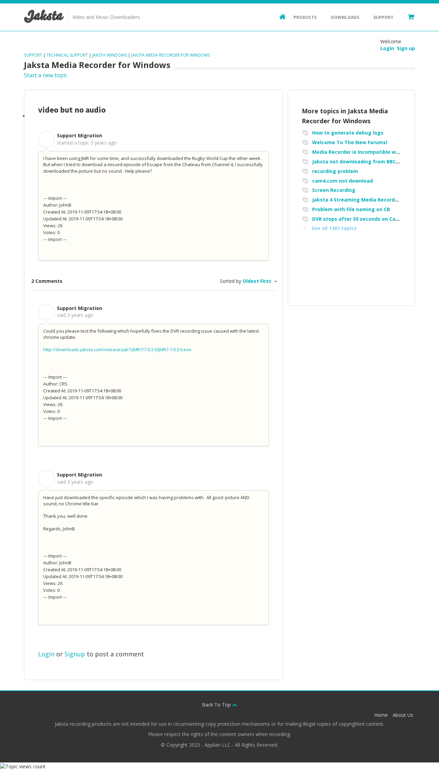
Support (383, 17)
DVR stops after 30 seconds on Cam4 (357, 219)
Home (381, 715)
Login (46, 654)
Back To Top (217, 704)
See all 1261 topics (334, 228)
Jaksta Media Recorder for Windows (170, 55)
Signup (74, 654)
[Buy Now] (408, 16)
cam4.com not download (342, 180)
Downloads (345, 17)
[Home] (279, 16)
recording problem (335, 171)
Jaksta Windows (109, 55)
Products (305, 17)
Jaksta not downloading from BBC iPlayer (363, 161)
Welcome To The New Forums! (349, 142)
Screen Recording (333, 190)
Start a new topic (45, 75)
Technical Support (67, 55)
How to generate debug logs (347, 132)
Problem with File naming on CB (351, 209)
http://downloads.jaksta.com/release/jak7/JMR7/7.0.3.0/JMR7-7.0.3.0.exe (117, 349)
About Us (403, 715)
